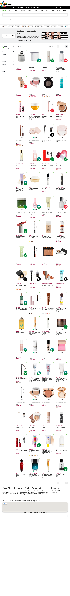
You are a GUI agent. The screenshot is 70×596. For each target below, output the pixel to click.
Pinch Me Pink (34, 96)
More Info (30, 40)
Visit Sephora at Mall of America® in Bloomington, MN (35, 512)
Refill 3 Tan (57, 407)
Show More (19, 38)
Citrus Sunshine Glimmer (29, 455)
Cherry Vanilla (56, 169)
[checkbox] (5, 26)
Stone (20, 382)
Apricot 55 (16, 145)
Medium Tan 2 (56, 265)
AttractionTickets (66, 7)
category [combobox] (4, 54)
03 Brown (31, 241)
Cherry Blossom (17, 289)
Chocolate (49, 96)
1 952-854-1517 (22, 40)
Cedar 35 (22, 145)
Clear (44, 313)
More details (54, 492)
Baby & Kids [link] (22, 10)
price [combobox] (3, 67)
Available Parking (58, 7)
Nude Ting (49, 313)
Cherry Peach (19, 289)
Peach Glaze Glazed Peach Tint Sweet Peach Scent (35, 455)
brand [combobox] (4, 58)
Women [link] (10, 10)
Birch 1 (17, 145)
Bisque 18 (19, 145)
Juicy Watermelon (57, 169)
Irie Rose (47, 313)
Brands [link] (58, 10)
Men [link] (16, 10)
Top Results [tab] (7, 23)
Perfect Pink (32, 96)
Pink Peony (35, 96)
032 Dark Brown (32, 241)
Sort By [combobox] (17, 46)
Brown (31, 313)
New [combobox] (3, 51)
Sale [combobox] (3, 71)
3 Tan (56, 407)
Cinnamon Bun (20, 289)
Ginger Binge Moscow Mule (29, 431)
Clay (17, 382)
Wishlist (66, 10)
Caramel (47, 96)
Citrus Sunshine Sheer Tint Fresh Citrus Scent (31, 455)
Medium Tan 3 (57, 265)
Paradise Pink (31, 96)
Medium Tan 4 (59, 265)
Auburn (44, 96)
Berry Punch (29, 96)
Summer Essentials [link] (44, 10)
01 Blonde (29, 241)
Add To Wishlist (26, 50)
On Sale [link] (4, 10)
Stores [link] (52, 10)
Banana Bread (16, 289)
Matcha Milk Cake (22, 289)
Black (29, 313)
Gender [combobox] (4, 61)
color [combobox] (4, 64)
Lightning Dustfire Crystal (31, 431)
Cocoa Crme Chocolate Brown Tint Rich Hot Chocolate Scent (32, 455)
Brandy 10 (20, 145)
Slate (19, 382)
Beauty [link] (29, 10)
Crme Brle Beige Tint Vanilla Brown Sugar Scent (34, 455)
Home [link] (35, 10)
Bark (16, 382)
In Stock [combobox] (4, 46)
